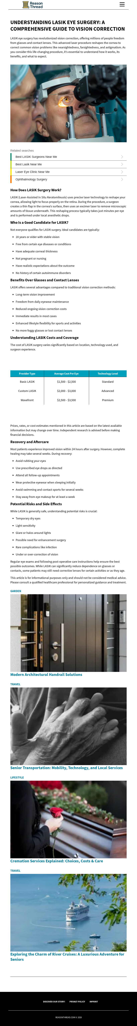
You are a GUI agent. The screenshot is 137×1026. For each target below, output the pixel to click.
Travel (15, 684)
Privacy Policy (77, 1001)
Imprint (94, 1001)
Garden (15, 591)
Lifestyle (17, 777)
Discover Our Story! (54, 1001)
